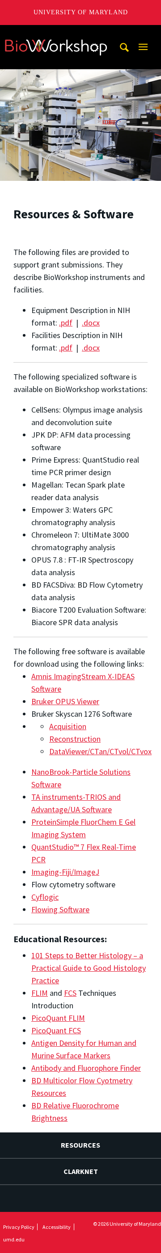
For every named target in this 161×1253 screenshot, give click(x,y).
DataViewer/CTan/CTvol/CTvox (100, 751)
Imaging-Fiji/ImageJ (65, 872)
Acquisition (67, 726)
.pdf (65, 322)
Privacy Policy (18, 1227)
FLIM (39, 993)
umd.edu (14, 1239)
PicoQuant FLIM (58, 1018)
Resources (80, 1144)
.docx (91, 322)
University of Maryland (81, 12)
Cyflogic (45, 897)
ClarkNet (81, 1171)
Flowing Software (60, 909)
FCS (70, 993)
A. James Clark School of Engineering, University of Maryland (55, 33)
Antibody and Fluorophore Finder (86, 1068)
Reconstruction (75, 739)
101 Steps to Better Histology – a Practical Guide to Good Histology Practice (88, 968)
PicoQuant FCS (56, 1030)
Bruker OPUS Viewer (65, 701)
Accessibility (56, 1227)
